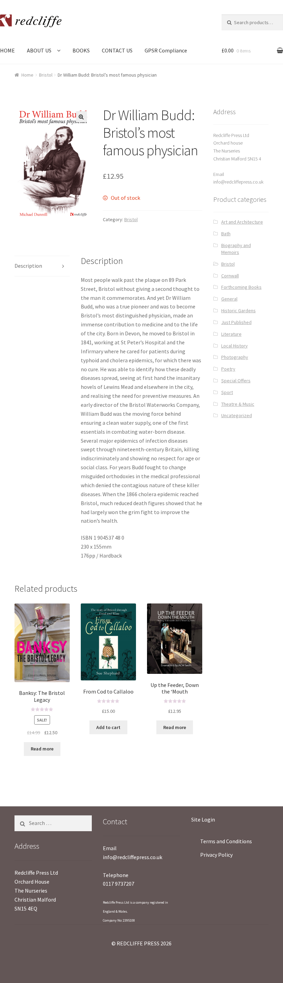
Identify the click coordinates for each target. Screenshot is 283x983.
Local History (234, 346)
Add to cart (108, 727)
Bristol (45, 75)
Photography (234, 357)
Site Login (203, 819)
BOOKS (81, 50)
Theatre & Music (237, 404)
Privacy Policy (216, 854)
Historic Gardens (238, 310)
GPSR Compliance (166, 50)
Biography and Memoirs (236, 248)
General (229, 299)
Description (28, 265)
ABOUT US (39, 50)
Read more (42, 749)
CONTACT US (117, 50)
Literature (231, 334)
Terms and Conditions (226, 841)
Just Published (236, 322)
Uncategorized (236, 415)
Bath (226, 233)
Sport (227, 392)
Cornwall (230, 276)
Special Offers (236, 380)
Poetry (228, 369)
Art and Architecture (242, 222)
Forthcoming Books (241, 287)
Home (27, 75)
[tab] (42, 266)
